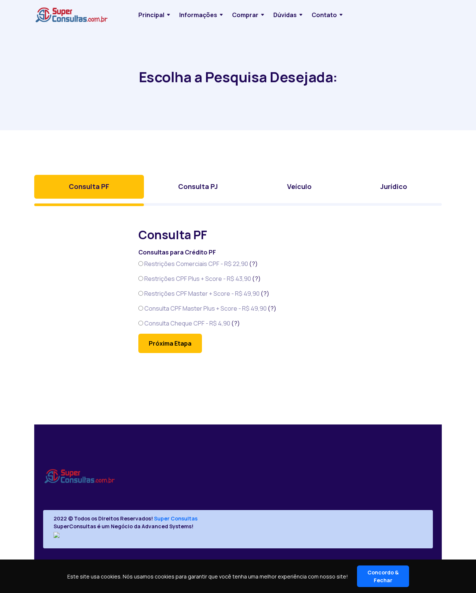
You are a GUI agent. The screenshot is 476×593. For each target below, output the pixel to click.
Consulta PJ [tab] (198, 186)
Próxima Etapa (170, 343)
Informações (198, 15)
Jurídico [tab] (393, 186)
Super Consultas (175, 518)
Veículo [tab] (299, 186)
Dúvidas (285, 15)
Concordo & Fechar (383, 576)
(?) (253, 264)
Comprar (245, 15)
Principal (151, 15)
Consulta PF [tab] (89, 186)
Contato (324, 15)
